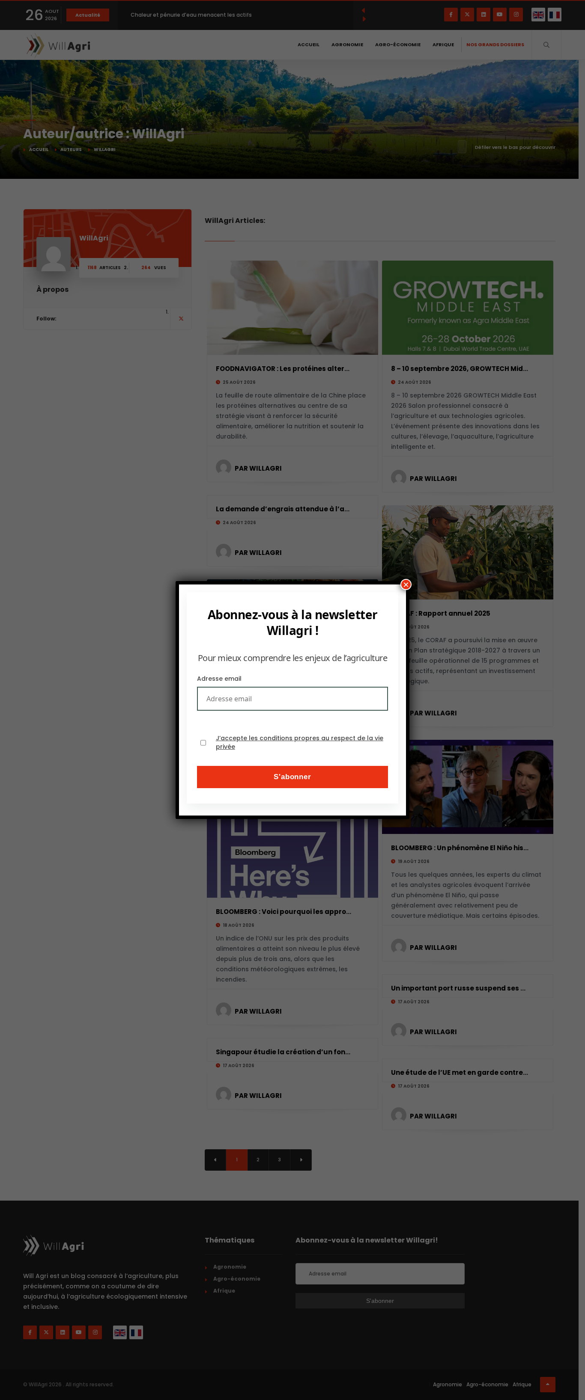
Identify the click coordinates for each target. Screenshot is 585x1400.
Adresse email (219, 678)
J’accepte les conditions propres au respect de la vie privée (299, 742)
